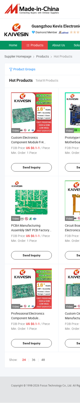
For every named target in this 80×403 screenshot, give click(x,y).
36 (33, 360)
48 (43, 360)
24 (24, 360)
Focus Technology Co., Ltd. (56, 385)
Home (13, 45)
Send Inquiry (31, 167)
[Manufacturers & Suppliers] (32, 9)
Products (37, 45)
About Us (58, 45)
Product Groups (24, 69)
